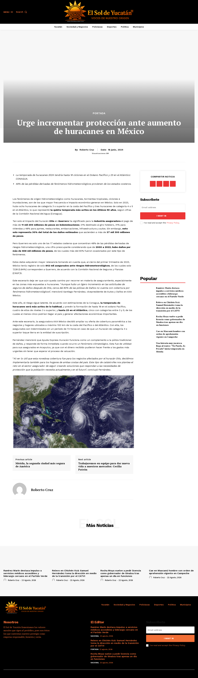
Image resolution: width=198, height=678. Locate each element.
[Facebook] (153, 184)
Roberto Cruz (87, 149)
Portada (99, 113)
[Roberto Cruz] (20, 490)
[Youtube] (30, 646)
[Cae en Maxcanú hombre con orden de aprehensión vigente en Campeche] (147, 334)
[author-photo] (5, 580)
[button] (22, 12)
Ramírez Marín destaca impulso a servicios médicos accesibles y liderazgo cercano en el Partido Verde (170, 292)
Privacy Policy (173, 223)
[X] (159, 184)
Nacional (95, 636)
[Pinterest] (166, 184)
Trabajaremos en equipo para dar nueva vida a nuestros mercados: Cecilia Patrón (104, 466)
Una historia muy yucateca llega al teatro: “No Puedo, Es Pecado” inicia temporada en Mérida (170, 347)
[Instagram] (14, 646)
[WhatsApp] (173, 184)
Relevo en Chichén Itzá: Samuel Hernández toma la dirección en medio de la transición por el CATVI (169, 306)
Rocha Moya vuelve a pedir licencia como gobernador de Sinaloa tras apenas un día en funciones (170, 320)
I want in (161, 216)
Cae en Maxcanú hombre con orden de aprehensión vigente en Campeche (170, 334)
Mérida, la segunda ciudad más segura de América (40, 465)
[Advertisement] (164, 250)
